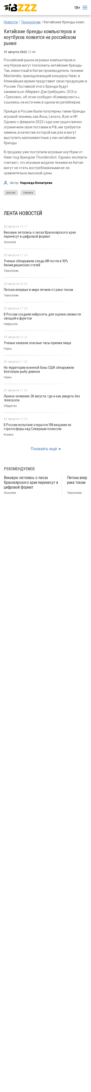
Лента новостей (23, 213)
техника (28, 192)
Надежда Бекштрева (36, 183)
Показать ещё (44, 448)
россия (10, 192)
